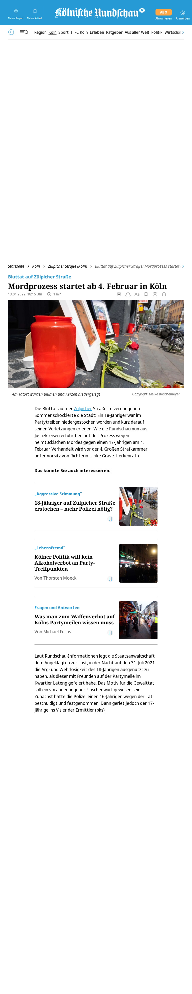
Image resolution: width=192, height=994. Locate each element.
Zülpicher (83, 408)
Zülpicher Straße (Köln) (67, 266)
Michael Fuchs (57, 632)
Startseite (16, 266)
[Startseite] (99, 12)
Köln (36, 266)
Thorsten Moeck (59, 578)
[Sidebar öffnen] (24, 32)
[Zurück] (11, 32)
